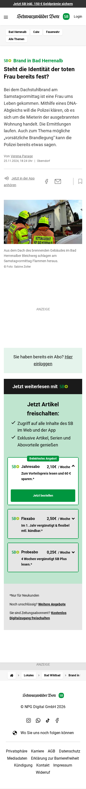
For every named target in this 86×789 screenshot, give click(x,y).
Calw (36, 32)
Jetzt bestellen (43, 495)
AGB (51, 751)
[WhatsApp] (38, 720)
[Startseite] (12, 675)
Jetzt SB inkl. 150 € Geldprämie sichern (43, 4)
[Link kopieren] (38, 181)
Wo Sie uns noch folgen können (47, 733)
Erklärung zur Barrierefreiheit (55, 758)
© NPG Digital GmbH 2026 (43, 706)
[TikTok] (48, 720)
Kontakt (42, 765)
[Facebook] (57, 720)
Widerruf (43, 772)
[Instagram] (28, 720)
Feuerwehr (52, 32)
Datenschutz (69, 751)
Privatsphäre (16, 751)
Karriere (37, 751)
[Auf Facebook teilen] (46, 181)
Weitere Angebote (52, 604)
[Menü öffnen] (6, 17)
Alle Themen (16, 39)
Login (78, 16)
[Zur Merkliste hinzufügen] (78, 181)
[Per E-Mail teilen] (58, 181)
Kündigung (23, 765)
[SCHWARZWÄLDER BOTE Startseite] (43, 16)
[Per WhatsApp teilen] (66, 181)
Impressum (62, 765)
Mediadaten (17, 758)
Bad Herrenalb (18, 32)
